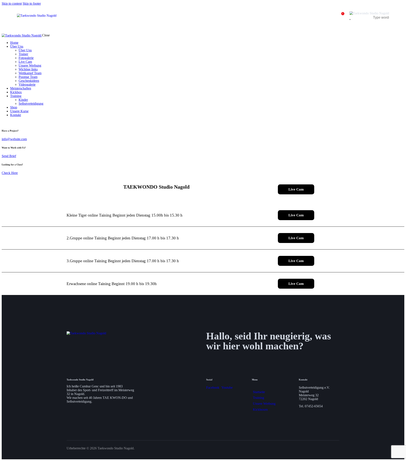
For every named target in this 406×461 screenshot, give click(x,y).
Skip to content (12, 3)
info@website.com (14, 139)
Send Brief (9, 156)
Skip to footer (32, 3)
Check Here (10, 173)
